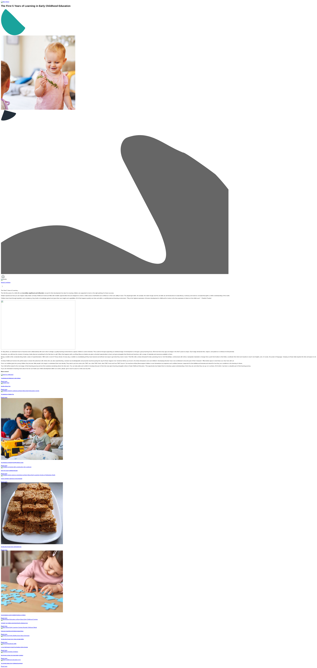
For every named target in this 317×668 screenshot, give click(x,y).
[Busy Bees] (5, 1)
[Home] (3, 277)
